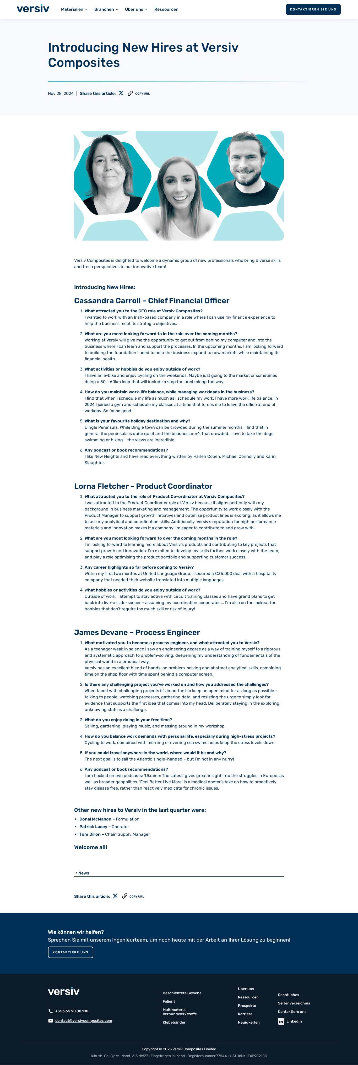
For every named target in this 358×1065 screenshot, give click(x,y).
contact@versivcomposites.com (83, 1021)
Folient (169, 1001)
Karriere (245, 1014)
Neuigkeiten (249, 1022)
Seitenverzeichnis (294, 1003)
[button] (74, 9)
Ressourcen (166, 9)
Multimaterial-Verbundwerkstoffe (180, 1012)
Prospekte (247, 1006)
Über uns (246, 989)
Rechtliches (288, 995)
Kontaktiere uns (71, 952)
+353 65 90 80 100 (71, 1011)
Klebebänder (174, 1022)
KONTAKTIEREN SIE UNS (313, 9)
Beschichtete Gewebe (182, 993)
